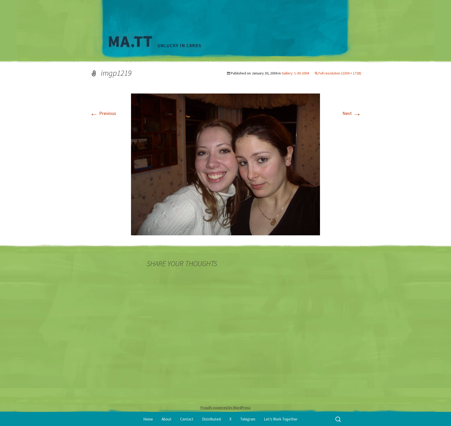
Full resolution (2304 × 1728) (339, 73)
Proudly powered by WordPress (225, 407)
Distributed (211, 419)
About (166, 419)
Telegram (247, 419)
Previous (103, 113)
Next (351, 113)
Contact (186, 419)
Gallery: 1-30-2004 (295, 73)
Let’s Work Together (281, 419)
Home (148, 419)
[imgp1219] (225, 164)
